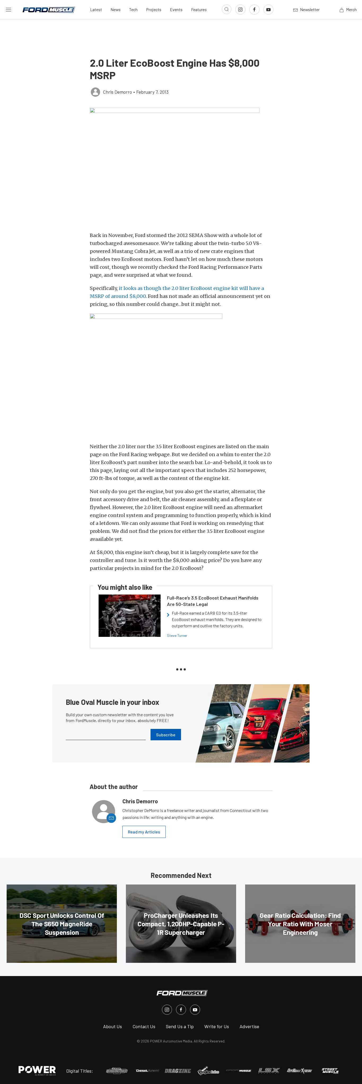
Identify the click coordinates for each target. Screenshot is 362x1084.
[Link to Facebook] (254, 9)
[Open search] (226, 9)
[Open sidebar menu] (8, 9)
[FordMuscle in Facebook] (181, 1010)
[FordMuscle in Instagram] (167, 1010)
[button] (181, 167)
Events (176, 9)
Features (199, 9)
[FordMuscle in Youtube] (195, 1010)
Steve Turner (177, 635)
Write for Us (216, 1026)
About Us (112, 1026)
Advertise (249, 1026)
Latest (96, 9)
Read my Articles (144, 831)
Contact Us (144, 1026)
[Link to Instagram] (240, 9)
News (116, 9)
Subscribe (165, 734)
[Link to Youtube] (268, 9)
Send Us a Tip (180, 1026)
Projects (153, 9)
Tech (133, 9)
